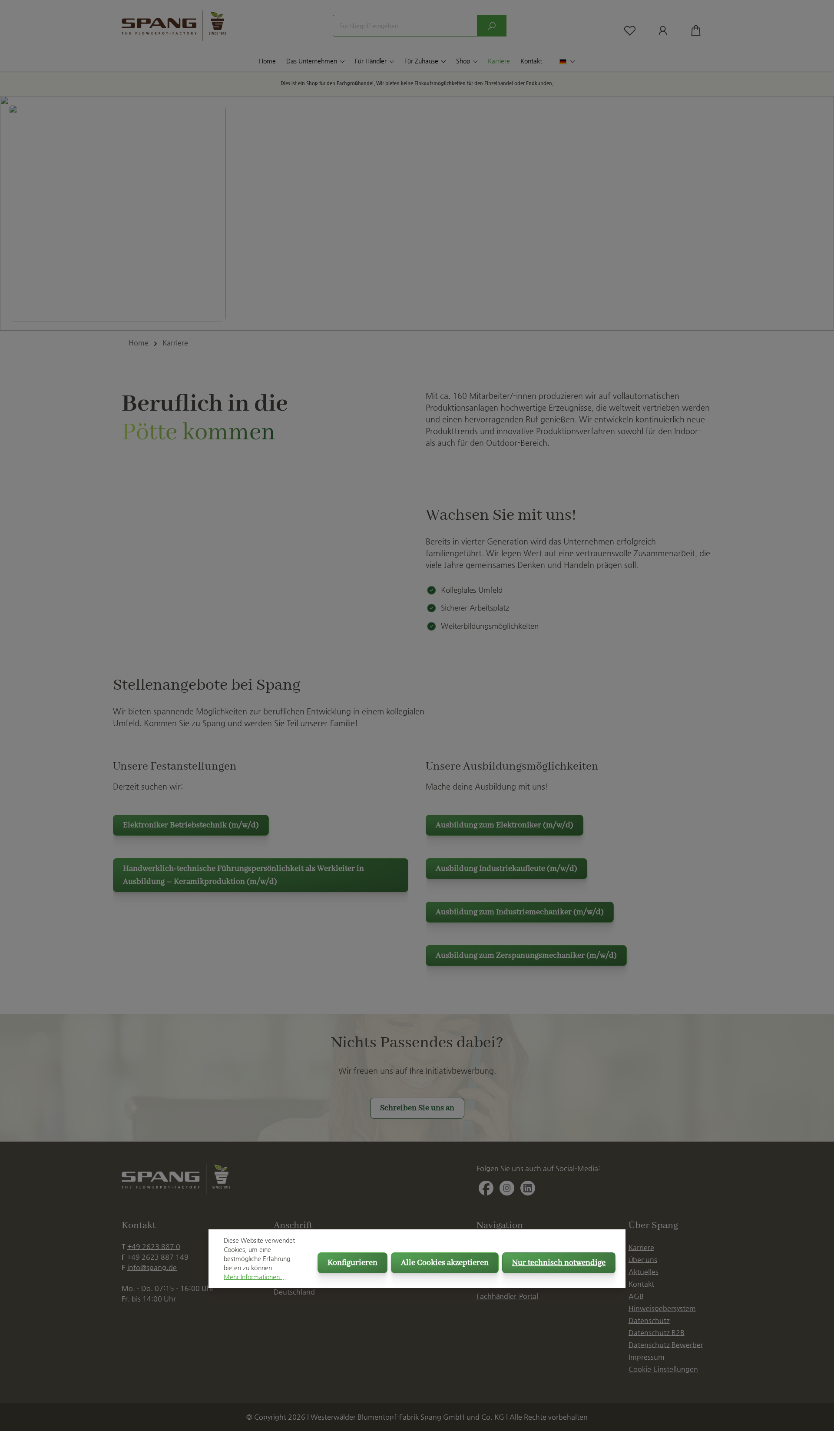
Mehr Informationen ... (255, 1276)
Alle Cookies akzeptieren (445, 1263)
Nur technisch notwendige (559, 1263)
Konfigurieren (352, 1263)
